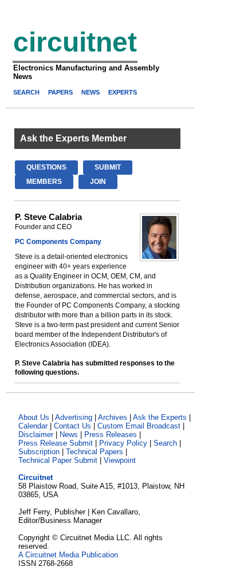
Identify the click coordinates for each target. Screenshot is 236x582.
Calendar (33, 426)
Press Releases (110, 434)
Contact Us (72, 426)
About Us (33, 417)
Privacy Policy (123, 443)
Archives (112, 417)
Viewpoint (120, 460)
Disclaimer (35, 434)
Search (165, 443)
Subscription (39, 451)
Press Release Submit (55, 443)
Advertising (73, 417)
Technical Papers (94, 451)
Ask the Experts (160, 417)
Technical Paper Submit (57, 460)
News (69, 434)
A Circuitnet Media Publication (68, 554)
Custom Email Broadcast (138, 426)
